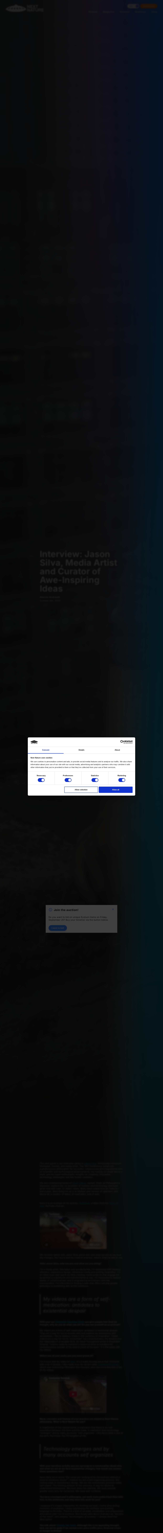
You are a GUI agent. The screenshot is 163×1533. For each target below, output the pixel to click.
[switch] (68, 780)
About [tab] (117, 750)
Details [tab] (81, 750)
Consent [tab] (45, 750)
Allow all (115, 790)
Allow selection (81, 790)
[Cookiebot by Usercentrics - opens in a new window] (122, 742)
